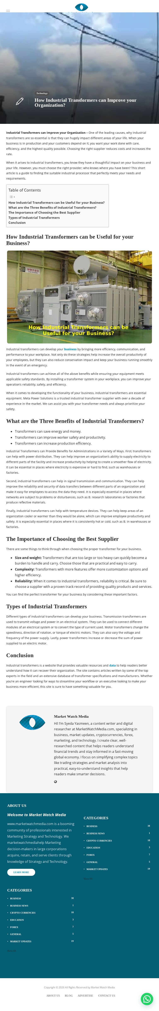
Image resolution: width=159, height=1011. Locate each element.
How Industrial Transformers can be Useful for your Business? (56, 202)
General (42, 934)
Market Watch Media (103, 987)
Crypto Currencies (42, 912)
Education (42, 919)
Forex (42, 927)
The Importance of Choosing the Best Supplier (44, 212)
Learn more (21, 872)
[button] (147, 999)
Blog (69, 995)
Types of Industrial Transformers (34, 217)
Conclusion (17, 222)
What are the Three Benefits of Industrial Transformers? (52, 207)
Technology (42, 93)
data (112, 665)
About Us (53, 995)
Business (42, 898)
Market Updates (42, 941)
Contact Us (106, 995)
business (70, 349)
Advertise (85, 995)
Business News (42, 905)
